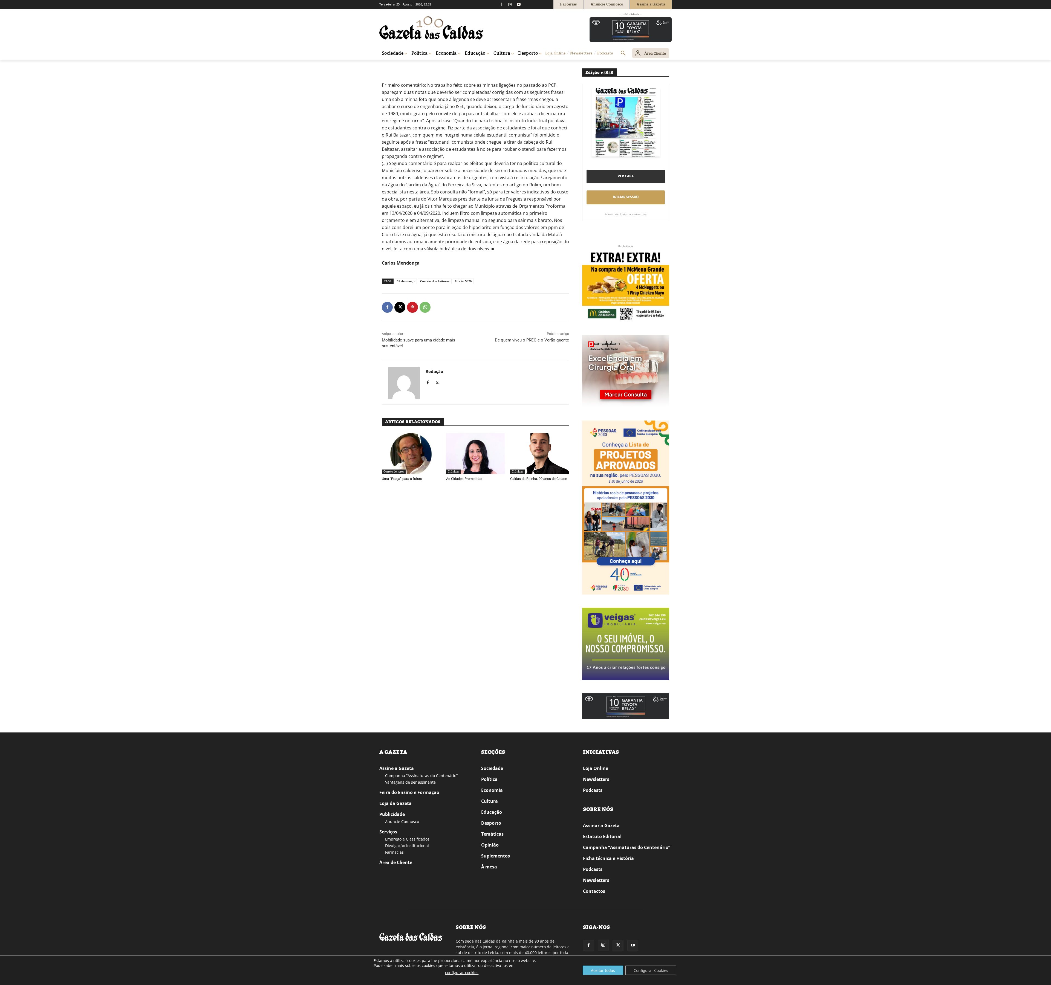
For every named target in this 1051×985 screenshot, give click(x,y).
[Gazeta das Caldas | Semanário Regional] (431, 28)
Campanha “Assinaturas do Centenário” (421, 775)
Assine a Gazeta (396, 768)
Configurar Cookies (651, 970)
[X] (399, 307)
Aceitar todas (603, 970)
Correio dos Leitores (434, 281)
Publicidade (392, 814)
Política (489, 779)
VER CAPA (626, 176)
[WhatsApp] (425, 307)
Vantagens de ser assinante (410, 782)
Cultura (489, 801)
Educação (491, 812)
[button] (623, 53)
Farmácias (394, 852)
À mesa (489, 867)
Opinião (401, 67)
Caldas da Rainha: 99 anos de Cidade (538, 479)
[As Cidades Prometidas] (475, 453)
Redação (434, 371)
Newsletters (596, 779)
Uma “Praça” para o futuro (402, 479)
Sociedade (492, 768)
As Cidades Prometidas (464, 479)
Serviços (388, 832)
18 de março (406, 281)
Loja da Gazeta (395, 803)
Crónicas (453, 471)
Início (387, 67)
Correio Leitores (422, 67)
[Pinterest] (412, 307)
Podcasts (592, 790)
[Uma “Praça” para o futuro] (411, 453)
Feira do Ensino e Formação (409, 792)
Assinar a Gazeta (601, 825)
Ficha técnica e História (608, 858)
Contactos (594, 891)
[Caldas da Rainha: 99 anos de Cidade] (539, 453)
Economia (492, 790)
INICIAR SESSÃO (626, 197)
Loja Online (595, 768)
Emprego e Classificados (407, 839)
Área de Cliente (395, 862)
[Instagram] (510, 4)
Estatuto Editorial (602, 836)
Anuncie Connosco (402, 821)
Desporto (491, 823)
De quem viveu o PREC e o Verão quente (532, 340)
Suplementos (495, 856)
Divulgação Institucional (407, 845)
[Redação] (404, 383)
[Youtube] (519, 4)
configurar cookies (461, 972)
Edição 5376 (463, 281)
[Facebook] (501, 4)
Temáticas (492, 834)
